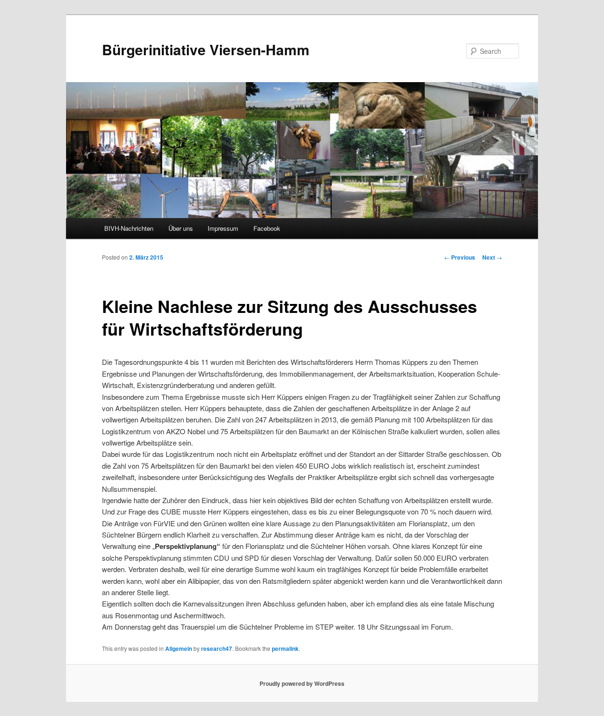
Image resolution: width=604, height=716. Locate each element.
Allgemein (178, 648)
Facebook (266, 228)
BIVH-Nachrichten (128, 228)
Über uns (180, 228)
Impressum (223, 228)
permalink (285, 648)
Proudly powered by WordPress (302, 683)
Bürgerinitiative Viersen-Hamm (206, 49)
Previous (459, 257)
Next (492, 257)
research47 (216, 648)
